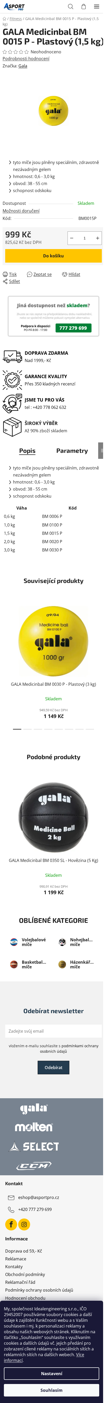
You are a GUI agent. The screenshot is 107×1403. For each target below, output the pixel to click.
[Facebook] (11, 1224)
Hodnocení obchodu (25, 1298)
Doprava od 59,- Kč (23, 1251)
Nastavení (51, 1373)
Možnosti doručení (21, 211)
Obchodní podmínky (25, 1274)
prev (5, 630)
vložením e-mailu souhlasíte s (53, 1048)
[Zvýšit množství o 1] (98, 238)
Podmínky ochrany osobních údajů (39, 1290)
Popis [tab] (27, 450)
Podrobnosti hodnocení (26, 58)
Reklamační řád (20, 1282)
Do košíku (53, 256)
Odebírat (53, 1067)
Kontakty (14, 1266)
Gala (22, 66)
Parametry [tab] (72, 450)
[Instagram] (24, 1224)
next (101, 630)
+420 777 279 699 (35, 1209)
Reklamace (15, 1259)
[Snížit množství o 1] (72, 238)
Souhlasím (52, 1390)
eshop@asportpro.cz (38, 1197)
